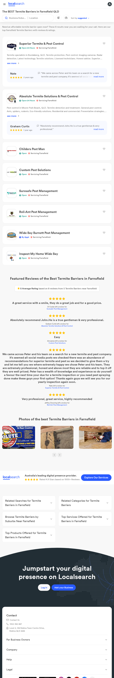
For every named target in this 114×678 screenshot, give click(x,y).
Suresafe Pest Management (57, 309)
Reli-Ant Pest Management (57, 405)
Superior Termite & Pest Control (57, 388)
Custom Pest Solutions (57, 343)
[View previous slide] (54, 455)
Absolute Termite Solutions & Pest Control (57, 326)
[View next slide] (60, 455)
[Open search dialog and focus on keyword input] (5, 18)
